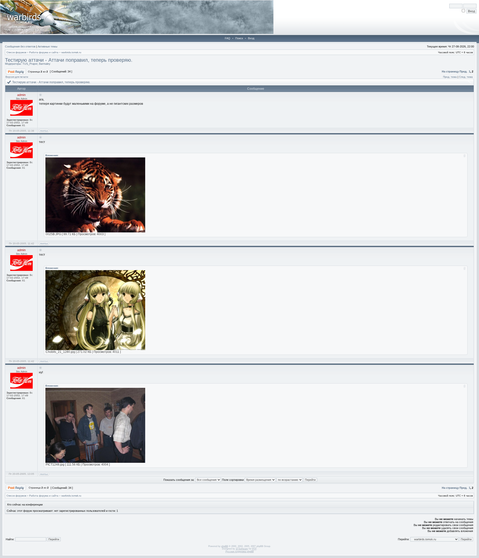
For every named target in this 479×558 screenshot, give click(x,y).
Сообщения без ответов (20, 46)
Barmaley (44, 63)
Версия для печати (16, 76)
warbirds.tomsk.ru (71, 52)
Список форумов (16, 52)
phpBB (224, 546)
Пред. (463, 71)
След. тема (466, 76)
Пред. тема (450, 76)
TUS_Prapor (29, 63)
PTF (254, 549)
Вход (251, 38)
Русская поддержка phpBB (240, 551)
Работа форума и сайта (43, 52)
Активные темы (47, 46)
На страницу (450, 71)
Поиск (239, 38)
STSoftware (242, 549)
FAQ (227, 38)
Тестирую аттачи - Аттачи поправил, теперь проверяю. (68, 60)
